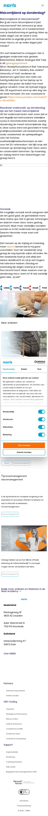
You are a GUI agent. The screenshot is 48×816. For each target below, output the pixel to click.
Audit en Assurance (14, 724)
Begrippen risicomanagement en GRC (21, 772)
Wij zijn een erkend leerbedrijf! (22, 556)
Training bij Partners (14, 762)
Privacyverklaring (24, 806)
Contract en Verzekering (16, 739)
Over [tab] (39, 369)
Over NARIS (12, 659)
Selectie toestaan (24, 452)
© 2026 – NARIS (24, 810)
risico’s (10, 246)
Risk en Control (12, 719)
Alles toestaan (24, 445)
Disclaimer (24, 801)
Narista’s (11, 665)
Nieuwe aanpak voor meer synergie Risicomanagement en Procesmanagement (23, 489)
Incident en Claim (13, 734)
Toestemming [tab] (9, 369)
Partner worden (12, 695)
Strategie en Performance (16, 714)
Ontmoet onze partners (15, 691)
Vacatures (12, 671)
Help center (11, 767)
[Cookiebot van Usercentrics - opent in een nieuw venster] (34, 362)
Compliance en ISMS (14, 729)
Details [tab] (24, 369)
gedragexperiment (16, 63)
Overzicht (10, 709)
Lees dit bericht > (7, 459)
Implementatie (12, 752)
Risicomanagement (22, 463)
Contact (11, 677)
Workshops (10, 757)
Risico (7, 463)
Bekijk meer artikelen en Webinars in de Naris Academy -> (23, 590)
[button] (5, 288)
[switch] (41, 419)
